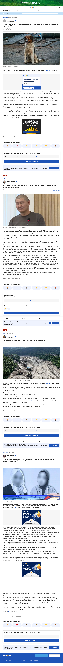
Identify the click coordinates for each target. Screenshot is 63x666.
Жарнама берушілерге (54, 655)
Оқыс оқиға (5, 452)
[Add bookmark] (56, 319)
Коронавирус (13, 10)
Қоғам (4, 178)
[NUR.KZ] (31, 8)
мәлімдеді (56, 404)
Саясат (4, 333)
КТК (16, 507)
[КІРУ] (59, 8)
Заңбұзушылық (12, 452)
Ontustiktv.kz (48, 70)
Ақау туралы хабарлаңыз (41, 655)
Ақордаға (48, 383)
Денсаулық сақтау (46, 10)
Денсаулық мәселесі (21, 10)
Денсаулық (5, 10)
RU (56, 7)
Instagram (55, 168)
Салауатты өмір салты (37, 10)
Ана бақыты (29, 10)
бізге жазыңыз (17, 136)
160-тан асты (33, 400)
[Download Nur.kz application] (31, 3)
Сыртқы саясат (10, 333)
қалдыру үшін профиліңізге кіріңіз (31, 156)
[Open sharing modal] (39, 318)
